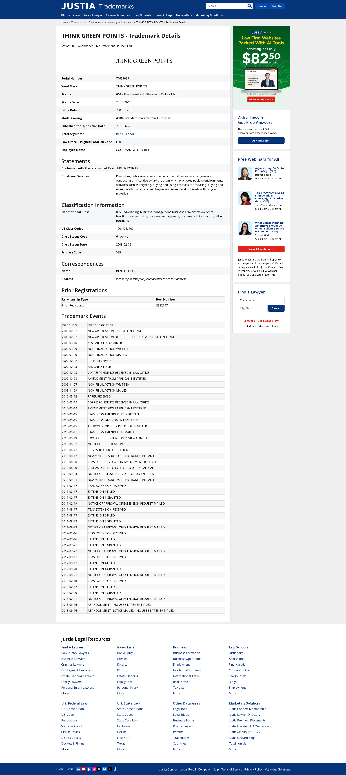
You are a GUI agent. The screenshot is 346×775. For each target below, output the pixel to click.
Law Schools (142, 15)
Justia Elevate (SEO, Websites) (249, 726)
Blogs (233, 682)
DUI (119, 670)
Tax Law (178, 688)
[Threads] (99, 769)
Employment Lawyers (75, 670)
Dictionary (236, 653)
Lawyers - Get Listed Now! (261, 321)
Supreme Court (71, 726)
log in (128, 279)
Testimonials (237, 743)
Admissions (236, 659)
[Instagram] (94, 769)
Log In (262, 6)
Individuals (125, 647)
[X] (110, 769)
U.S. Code (67, 715)
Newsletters (184, 15)
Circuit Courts (70, 732)
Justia (64, 22)
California (123, 726)
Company (204, 769)
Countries (179, 743)
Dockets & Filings (72, 743)
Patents (178, 732)
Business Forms (183, 720)
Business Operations (187, 659)
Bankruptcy (125, 653)
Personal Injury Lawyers (77, 688)
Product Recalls (183, 726)
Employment (181, 664)
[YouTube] (83, 769)
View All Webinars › (261, 249)
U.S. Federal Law (74, 703)
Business (180, 647)
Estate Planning (127, 676)
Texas (121, 743)
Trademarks (78, 22)
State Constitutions (130, 709)
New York (123, 738)
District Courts (71, 738)
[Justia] (78, 6)
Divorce (122, 664)
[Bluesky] (104, 769)
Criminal (122, 659)
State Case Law (127, 720)
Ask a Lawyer (93, 15)
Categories (94, 22)
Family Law (124, 682)
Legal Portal (188, 769)
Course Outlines (240, 670)
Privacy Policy (253, 769)
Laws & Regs (164, 15)
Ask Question (261, 140)
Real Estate (180, 682)
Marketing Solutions (209, 15)
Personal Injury (127, 688)
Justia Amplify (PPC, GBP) (245, 732)
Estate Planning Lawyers (77, 676)
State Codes (125, 715)
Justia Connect (168, 769)
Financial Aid (237, 664)
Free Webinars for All (258, 159)
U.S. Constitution (72, 709)
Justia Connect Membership (247, 709)
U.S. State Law (128, 703)
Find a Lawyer (70, 15)
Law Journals (237, 676)
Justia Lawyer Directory (244, 715)
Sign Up (277, 6)
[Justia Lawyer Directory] (115, 769)
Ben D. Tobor (125, 134)
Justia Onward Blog (242, 738)
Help (216, 769)
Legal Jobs (180, 709)
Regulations (69, 720)
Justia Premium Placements (247, 720)
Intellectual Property (187, 670)
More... (65, 693)
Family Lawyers (71, 682)
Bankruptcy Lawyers (75, 653)
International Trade (186, 676)
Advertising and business (118, 22)
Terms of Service (231, 769)
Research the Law (118, 15)
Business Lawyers (73, 659)
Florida (121, 732)
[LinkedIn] (78, 769)
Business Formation (186, 653)
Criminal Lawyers (72, 664)
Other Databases (186, 703)
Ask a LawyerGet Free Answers (255, 120)
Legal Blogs (181, 715)
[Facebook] (89, 769)
